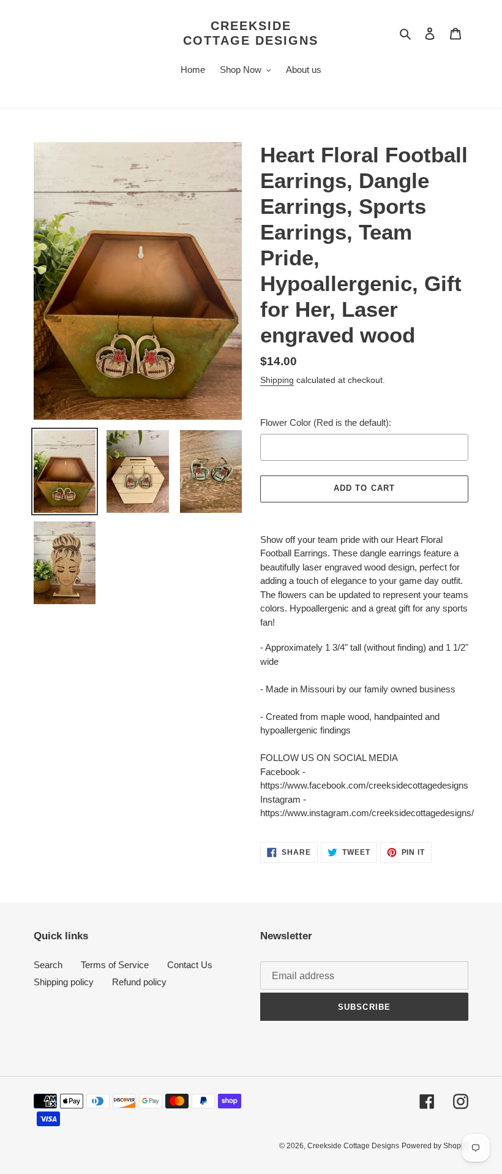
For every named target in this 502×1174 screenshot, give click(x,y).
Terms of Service (115, 965)
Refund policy (139, 982)
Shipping (277, 380)
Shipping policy (64, 982)
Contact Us (189, 965)
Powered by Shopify (435, 1146)
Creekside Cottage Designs (250, 33)
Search (48, 965)
